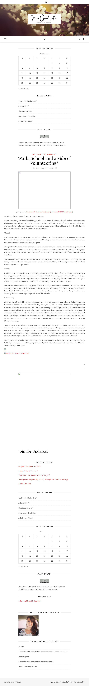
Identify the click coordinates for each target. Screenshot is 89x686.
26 (30, 83)
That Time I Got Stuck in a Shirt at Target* (34, 475)
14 (44, 73)
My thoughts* (39, 154)
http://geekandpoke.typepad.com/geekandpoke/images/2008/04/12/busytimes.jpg (49, 212)
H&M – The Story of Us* (27, 667)
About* (21, 647)
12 (30, 73)
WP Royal (18, 682)
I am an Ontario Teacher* (27, 471)
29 (52, 83)
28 (44, 83)
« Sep (20, 88)
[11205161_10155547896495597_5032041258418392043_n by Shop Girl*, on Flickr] (44, 625)
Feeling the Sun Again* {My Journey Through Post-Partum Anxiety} (43, 479)
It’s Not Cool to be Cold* (27, 101)
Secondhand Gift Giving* (27, 116)
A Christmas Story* (25, 121)
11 (22, 73)
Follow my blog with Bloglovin (29, 601)
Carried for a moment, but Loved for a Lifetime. (36, 662)
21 (44, 78)
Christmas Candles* (25, 111)
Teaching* (52, 154)
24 (67, 78)
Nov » (26, 88)
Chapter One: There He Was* (29, 466)
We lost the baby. (25, 484)
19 (30, 78)
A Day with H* (23, 106)
